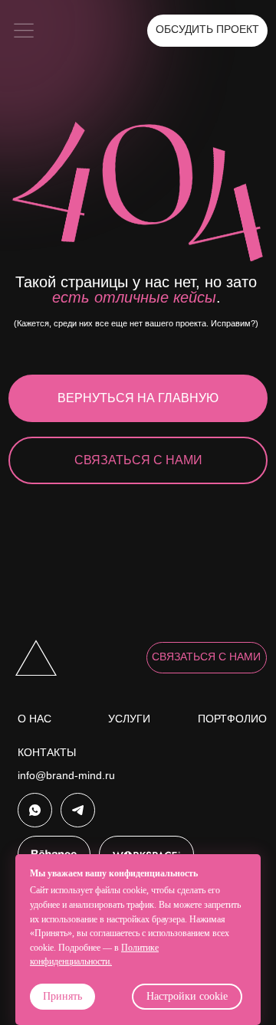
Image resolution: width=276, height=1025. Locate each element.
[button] (23, 30)
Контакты (47, 752)
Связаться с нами (138, 460)
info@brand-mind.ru (66, 775)
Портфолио (232, 719)
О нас (34, 719)
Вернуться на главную (138, 397)
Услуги (129, 719)
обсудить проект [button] (207, 29)
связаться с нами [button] (206, 657)
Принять (62, 996)
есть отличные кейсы (134, 297)
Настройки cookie (187, 996)
